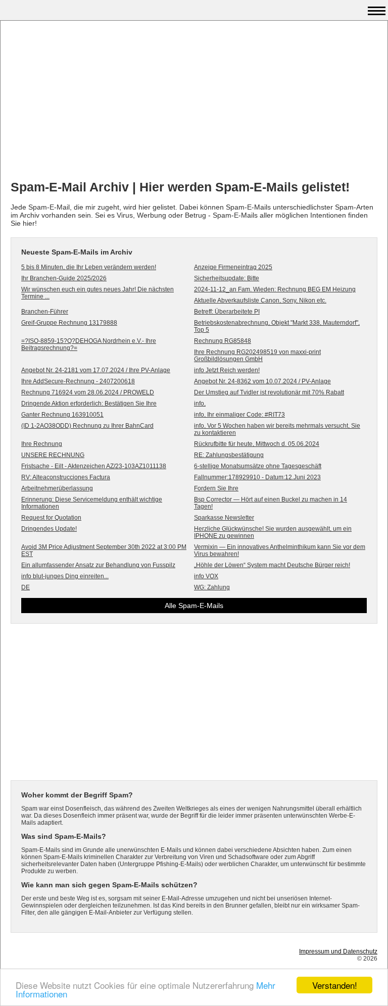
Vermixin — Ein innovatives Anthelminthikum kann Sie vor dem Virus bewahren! (279, 550)
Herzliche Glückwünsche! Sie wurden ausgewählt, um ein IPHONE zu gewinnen (273, 532)
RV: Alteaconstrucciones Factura (65, 477)
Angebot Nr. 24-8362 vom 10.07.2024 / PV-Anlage (262, 381)
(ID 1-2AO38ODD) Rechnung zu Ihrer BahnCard (87, 425)
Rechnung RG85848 (222, 340)
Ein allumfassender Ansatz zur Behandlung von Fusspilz (98, 565)
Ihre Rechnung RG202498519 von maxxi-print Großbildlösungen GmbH (257, 355)
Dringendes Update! (49, 528)
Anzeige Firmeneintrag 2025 (233, 267)
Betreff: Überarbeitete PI (227, 311)
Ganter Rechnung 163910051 (62, 414)
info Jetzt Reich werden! (227, 370)
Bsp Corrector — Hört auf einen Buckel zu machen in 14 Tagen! (270, 503)
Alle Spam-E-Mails (194, 605)
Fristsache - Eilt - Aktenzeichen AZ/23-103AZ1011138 (93, 466)
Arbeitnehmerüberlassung (57, 488)
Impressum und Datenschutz (338, 951)
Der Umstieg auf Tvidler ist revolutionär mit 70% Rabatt (269, 392)
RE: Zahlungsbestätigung (229, 455)
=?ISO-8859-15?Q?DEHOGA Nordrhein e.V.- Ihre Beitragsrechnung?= (88, 344)
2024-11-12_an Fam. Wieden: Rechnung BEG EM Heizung (275, 289)
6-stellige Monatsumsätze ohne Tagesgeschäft (257, 466)
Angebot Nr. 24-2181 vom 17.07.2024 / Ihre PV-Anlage (95, 370)
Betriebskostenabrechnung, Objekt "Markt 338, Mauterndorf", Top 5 (277, 326)
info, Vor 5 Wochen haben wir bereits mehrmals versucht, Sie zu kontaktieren (277, 429)
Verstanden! (334, 985)
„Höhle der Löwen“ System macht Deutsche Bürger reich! (272, 565)
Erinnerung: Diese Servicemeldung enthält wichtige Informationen (91, 503)
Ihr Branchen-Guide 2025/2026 (64, 278)
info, (200, 403)
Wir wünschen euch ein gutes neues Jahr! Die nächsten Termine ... (97, 293)
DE (25, 587)
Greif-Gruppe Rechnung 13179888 (69, 322)
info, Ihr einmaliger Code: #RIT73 (239, 414)
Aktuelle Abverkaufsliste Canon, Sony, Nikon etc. (260, 300)
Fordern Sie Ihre (216, 488)
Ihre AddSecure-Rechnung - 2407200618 (78, 381)
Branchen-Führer (44, 311)
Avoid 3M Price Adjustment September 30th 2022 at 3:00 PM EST (103, 550)
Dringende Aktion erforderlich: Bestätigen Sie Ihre (89, 403)
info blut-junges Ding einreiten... (65, 576)
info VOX (206, 576)
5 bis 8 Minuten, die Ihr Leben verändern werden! (88, 267)
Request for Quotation (51, 517)
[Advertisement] (194, 101)
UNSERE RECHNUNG (52, 455)
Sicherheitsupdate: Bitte (226, 278)
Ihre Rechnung (41, 443)
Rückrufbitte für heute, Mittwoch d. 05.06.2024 (256, 443)
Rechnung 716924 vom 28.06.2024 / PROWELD (87, 392)
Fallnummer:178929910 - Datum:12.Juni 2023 (257, 477)
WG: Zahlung (212, 587)
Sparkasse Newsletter (224, 517)
